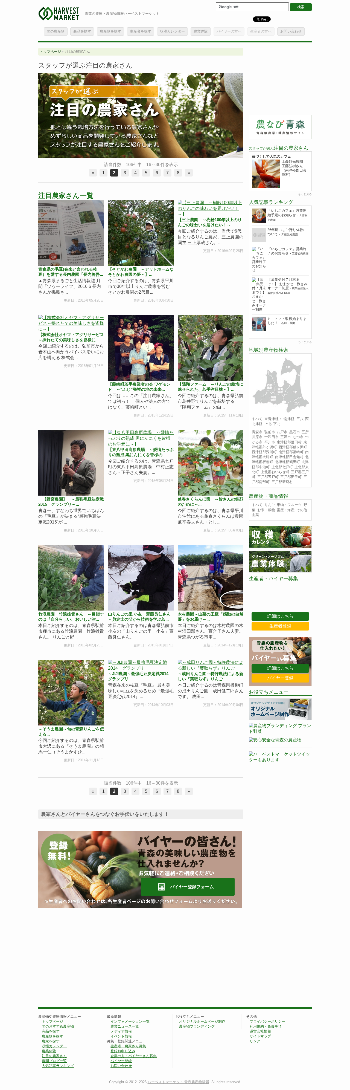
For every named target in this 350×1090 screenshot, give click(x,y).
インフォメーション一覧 (130, 1021)
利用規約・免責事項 (266, 1026)
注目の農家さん (54, 1056)
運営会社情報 (260, 1031)
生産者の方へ (261, 31)
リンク (255, 1041)
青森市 (257, 432)
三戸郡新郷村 (282, 482)
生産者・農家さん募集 (128, 1046)
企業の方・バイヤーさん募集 (133, 1056)
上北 (268, 424)
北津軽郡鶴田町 (287, 462)
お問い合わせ (291, 31)
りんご (269, 505)
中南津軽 (287, 419)
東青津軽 (271, 419)
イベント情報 (121, 1036)
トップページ (50, 52)
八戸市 (282, 432)
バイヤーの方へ (229, 31)
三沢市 (285, 437)
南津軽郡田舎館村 (289, 457)
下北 (276, 424)
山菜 (255, 515)
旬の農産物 (56, 31)
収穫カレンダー (172, 31)
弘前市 (269, 432)
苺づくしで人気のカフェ (271, 156)
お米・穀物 (266, 510)
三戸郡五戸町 (268, 477)
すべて (257, 419)
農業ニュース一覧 (124, 1026)
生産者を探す (140, 31)
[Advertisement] (84, 954)
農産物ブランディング (197, 1026)
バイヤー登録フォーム (192, 886)
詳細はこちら (280, 616)
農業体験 (201, 31)
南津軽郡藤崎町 (291, 452)
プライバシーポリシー (267, 1021)
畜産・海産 (285, 510)
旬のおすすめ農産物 (58, 1026)
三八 (300, 419)
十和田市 (271, 437)
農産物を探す (110, 31)
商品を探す (82, 31)
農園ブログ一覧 (54, 1061)
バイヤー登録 (280, 678)
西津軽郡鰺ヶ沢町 (293, 447)
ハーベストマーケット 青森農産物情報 (178, 1082)
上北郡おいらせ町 (275, 472)
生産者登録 (280, 626)
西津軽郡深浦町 (264, 452)
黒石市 (294, 432)
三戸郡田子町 (291, 477)
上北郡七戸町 (282, 467)
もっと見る (305, 194)
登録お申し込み (122, 1051)
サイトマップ (260, 1036)
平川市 (269, 442)
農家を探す (51, 1041)
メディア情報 (121, 1031)
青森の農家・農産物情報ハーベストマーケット (122, 13)
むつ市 (298, 437)
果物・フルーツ (289, 505)
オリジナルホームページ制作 (202, 1021)
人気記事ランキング (58, 1066)
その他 (301, 510)
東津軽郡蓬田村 (289, 442)
